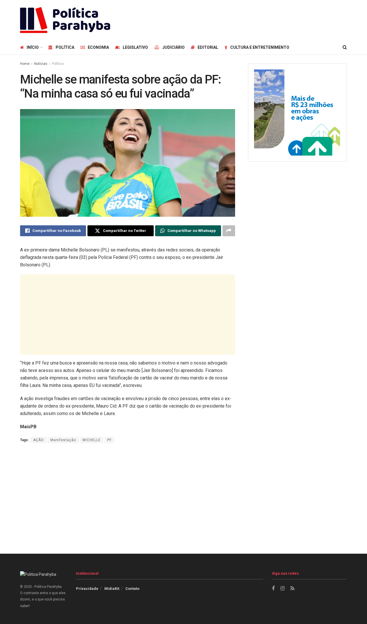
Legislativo (135, 47)
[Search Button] (345, 47)
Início (33, 47)
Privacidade (87, 588)
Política (65, 47)
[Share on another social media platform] (228, 230)
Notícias (40, 64)
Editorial (208, 47)
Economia (98, 47)
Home (25, 64)
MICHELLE (92, 440)
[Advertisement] (242, 19)
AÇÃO (38, 440)
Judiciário (173, 47)
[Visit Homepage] (65, 20)
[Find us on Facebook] (273, 588)
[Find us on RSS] (292, 588)
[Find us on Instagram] (282, 588)
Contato (132, 588)
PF (109, 440)
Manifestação (63, 440)
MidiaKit (111, 588)
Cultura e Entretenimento (259, 47)
